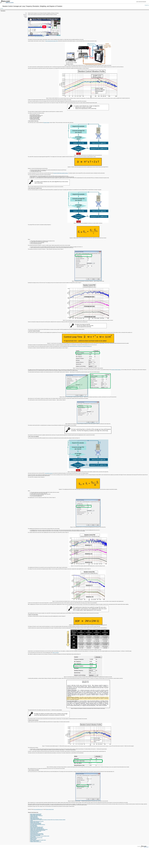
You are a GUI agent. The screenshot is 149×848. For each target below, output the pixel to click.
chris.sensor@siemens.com (38, 809)
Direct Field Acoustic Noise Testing (35, 831)
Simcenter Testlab (46, 122)
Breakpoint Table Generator (34, 822)
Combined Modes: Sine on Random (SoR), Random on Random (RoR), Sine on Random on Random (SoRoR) (47, 819)
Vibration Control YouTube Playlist (35, 841)
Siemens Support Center (50, 809)
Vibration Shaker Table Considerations (36, 815)
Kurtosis (31, 820)
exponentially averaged (48, 473)
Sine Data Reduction (33, 825)
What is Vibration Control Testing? (35, 814)
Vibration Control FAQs (33, 816)
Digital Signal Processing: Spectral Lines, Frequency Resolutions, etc (80, 346)
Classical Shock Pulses (34, 832)
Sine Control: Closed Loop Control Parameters (37, 824)
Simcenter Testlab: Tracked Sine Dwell (36, 827)
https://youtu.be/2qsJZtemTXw (39, 36)
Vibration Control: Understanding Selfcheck (37, 828)
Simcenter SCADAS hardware (116, 369)
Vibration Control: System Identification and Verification (39, 829)
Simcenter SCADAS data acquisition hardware (60, 173)
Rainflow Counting (33, 839)
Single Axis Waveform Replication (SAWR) (37, 834)
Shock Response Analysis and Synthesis (36, 833)
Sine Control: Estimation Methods (35, 823)
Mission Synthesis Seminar (34, 840)
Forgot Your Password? (142, 1)
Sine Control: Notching (33, 826)
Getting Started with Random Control (36, 818)
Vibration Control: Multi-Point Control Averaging (37, 830)
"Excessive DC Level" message (35, 835)
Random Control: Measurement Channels (36, 821)
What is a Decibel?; (56, 652)
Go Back (2, 8)
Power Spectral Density (34, 817)
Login (137, 1)
